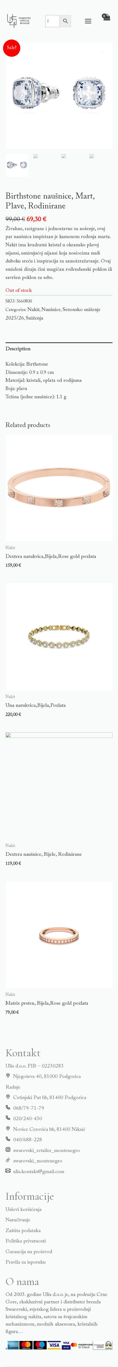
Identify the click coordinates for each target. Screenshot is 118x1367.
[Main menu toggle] (88, 21)
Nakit (33, 309)
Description (17, 349)
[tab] (59, 349)
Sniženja (34, 318)
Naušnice (51, 309)
